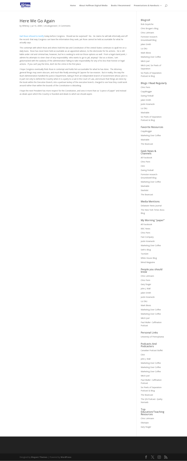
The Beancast (147, 144)
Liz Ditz (144, 48)
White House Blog (149, 258)
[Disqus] (74, 130)
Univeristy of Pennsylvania (152, 336)
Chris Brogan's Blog (149, 28)
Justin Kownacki (148, 104)
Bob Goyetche (147, 24)
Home (73, 6)
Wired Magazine (148, 262)
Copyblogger (146, 91)
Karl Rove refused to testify (32, 36)
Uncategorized (50, 25)
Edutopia (145, 422)
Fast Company (147, 237)
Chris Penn (145, 87)
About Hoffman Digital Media (93, 6)
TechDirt (144, 253)
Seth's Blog (146, 249)
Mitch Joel (145, 61)
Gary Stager (146, 284)
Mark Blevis (146, 52)
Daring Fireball (147, 95)
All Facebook (146, 157)
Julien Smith (146, 44)
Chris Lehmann (147, 32)
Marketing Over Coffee (151, 57)
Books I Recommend (120, 6)
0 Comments (65, 25)
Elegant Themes (39, 457)
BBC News (145, 228)
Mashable (145, 112)
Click (143, 166)
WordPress (66, 457)
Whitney (25, 25)
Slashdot (144, 190)
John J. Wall (145, 288)
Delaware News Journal (151, 205)
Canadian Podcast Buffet (152, 350)
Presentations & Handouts (146, 6)
